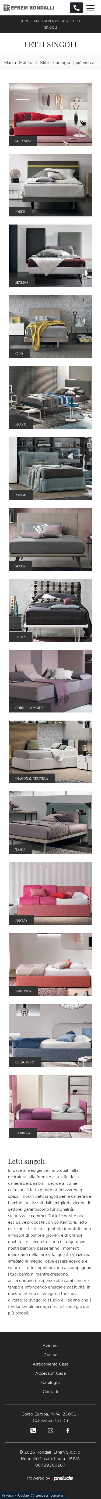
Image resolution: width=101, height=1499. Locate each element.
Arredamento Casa (51, 21)
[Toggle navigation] (90, 8)
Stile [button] (44, 63)
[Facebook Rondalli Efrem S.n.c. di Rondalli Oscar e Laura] (68, 1430)
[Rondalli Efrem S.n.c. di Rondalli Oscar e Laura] (28, 7)
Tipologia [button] (61, 63)
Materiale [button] (28, 63)
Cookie (23, 1495)
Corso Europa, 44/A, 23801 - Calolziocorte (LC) (50, 1417)
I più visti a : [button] (85, 63)
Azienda (51, 1346)
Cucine (50, 1355)
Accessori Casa (50, 1373)
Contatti (50, 1392)
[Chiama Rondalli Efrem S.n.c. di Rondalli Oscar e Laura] (76, 7)
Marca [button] (10, 63)
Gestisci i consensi (50, 1495)
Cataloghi (50, 1383)
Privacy (8, 1495)
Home (24, 21)
